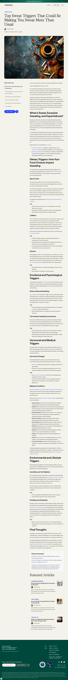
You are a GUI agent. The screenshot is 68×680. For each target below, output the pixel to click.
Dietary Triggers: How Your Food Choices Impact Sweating (13, 92)
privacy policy (53, 646)
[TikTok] (61, 662)
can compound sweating (35, 262)
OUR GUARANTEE (52, 652)
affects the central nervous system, (38, 507)
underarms (34, 149)
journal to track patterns (40, 375)
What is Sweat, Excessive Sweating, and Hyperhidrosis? (14, 87)
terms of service (53, 648)
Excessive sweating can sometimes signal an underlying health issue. (45, 389)
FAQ (45, 646)
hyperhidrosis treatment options (39, 544)
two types (48, 145)
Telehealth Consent (54, 650)
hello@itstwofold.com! (42, 562)
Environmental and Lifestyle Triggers (13, 103)
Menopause (35, 364)
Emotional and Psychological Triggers (13, 96)
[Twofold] (8, 5)
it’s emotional (46, 282)
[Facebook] (64, 662)
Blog (46, 648)
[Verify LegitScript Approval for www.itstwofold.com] (50, 664)
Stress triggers (33, 294)
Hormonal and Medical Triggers (11, 99)
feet (59, 147)
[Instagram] (59, 662)
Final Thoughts (8, 106)
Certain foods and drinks (55, 171)
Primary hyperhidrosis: (37, 147)
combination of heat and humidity (55, 477)
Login (48, 5)
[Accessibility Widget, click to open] (1, 679)
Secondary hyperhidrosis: (38, 151)
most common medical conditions (48, 398)
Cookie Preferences (54, 654)
